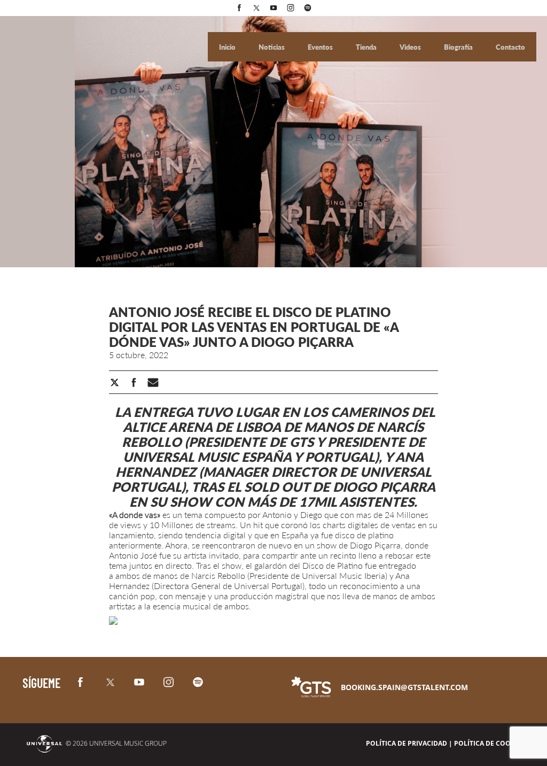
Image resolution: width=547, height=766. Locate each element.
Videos (411, 47)
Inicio (228, 47)
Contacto (510, 47)
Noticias (272, 47)
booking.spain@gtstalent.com (404, 687)
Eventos (321, 47)
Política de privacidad (406, 743)
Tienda (367, 47)
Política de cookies (489, 743)
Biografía (459, 47)
